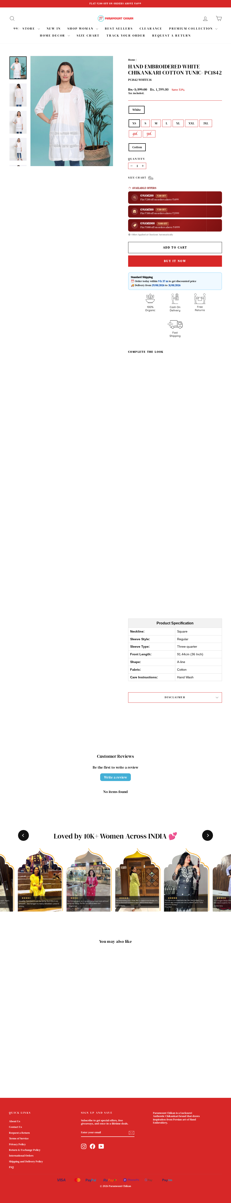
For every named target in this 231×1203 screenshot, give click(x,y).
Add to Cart (140, 584)
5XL (149, 134)
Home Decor (53, 35)
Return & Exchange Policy (24, 1150)
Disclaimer (175, 697)
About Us (14, 1121)
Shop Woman (81, 28)
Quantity (136, 158)
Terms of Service (19, 1138)
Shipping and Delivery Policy (26, 1161)
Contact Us (15, 1127)
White (136, 109)
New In (54, 28)
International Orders (21, 1155)
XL (178, 123)
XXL (191, 123)
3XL (205, 123)
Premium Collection (191, 28)
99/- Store (25, 28)
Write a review (115, 777)
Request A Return (171, 35)
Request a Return (19, 1133)
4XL (135, 134)
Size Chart (88, 35)
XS (134, 123)
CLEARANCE (151, 28)
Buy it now (175, 261)
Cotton (137, 147)
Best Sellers (119, 28)
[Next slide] (207, 835)
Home (131, 60)
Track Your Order (126, 35)
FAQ (11, 1167)
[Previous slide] (23, 835)
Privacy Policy (17, 1144)
